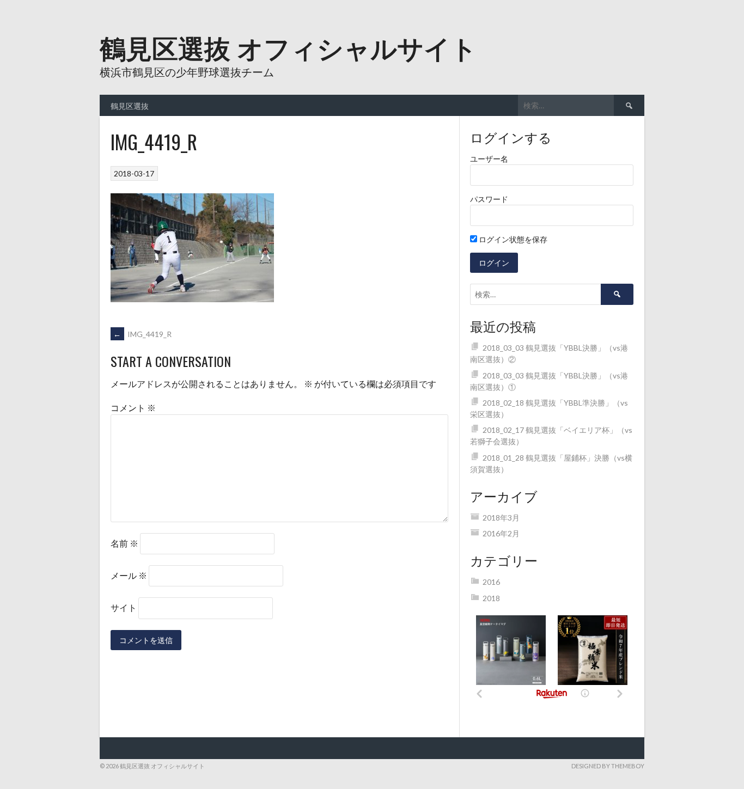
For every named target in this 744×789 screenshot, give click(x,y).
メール (129, 575)
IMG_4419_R (142, 334)
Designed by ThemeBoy (607, 765)
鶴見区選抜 (130, 105)
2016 (491, 581)
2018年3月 (501, 517)
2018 (491, 598)
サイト (124, 607)
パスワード (489, 199)
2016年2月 (501, 533)
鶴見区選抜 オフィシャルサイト (288, 46)
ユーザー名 (489, 158)
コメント (133, 407)
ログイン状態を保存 (512, 239)
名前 (124, 543)
